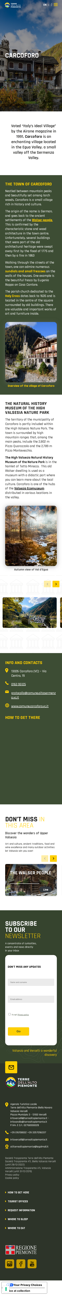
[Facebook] (20, 1263)
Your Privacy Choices (27, 1285)
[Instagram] (9, 1263)
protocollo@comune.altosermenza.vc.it (33, 695)
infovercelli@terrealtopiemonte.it (28, 1139)
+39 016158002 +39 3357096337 (28, 1132)
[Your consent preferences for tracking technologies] (6, 1289)
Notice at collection (17, 1290)
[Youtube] (32, 1263)
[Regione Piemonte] (21, 1250)
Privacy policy (23, 1015)
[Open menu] (56, 5)
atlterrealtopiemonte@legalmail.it (29, 1146)
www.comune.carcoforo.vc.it (30, 706)
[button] (56, 584)
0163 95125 (18, 684)
